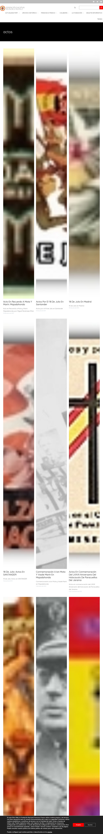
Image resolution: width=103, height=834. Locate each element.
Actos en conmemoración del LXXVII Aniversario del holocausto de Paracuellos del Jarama (83, 576)
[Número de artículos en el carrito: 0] (75, 7)
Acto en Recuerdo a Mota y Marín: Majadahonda (17, 303)
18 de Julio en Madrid (80, 301)
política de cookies (42, 828)
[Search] (101, 7)
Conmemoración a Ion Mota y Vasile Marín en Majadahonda (50, 574)
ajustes (49, 832)
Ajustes (90, 825)
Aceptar (78, 825)
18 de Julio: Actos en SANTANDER (14, 573)
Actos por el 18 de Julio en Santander (50, 303)
